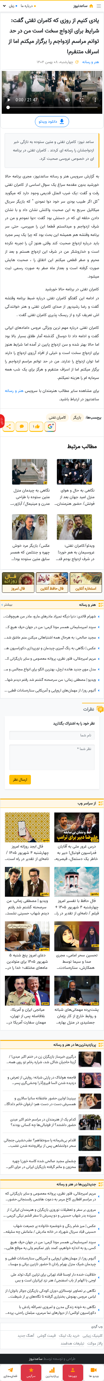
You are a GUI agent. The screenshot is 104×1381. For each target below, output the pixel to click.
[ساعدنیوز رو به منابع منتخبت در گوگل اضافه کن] (49, 427)
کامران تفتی (57, 418)
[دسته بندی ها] (99, 6)
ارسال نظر (20, 780)
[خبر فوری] (2, 421)
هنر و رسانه (90, 62)
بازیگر (77, 418)
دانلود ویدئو (48, 121)
